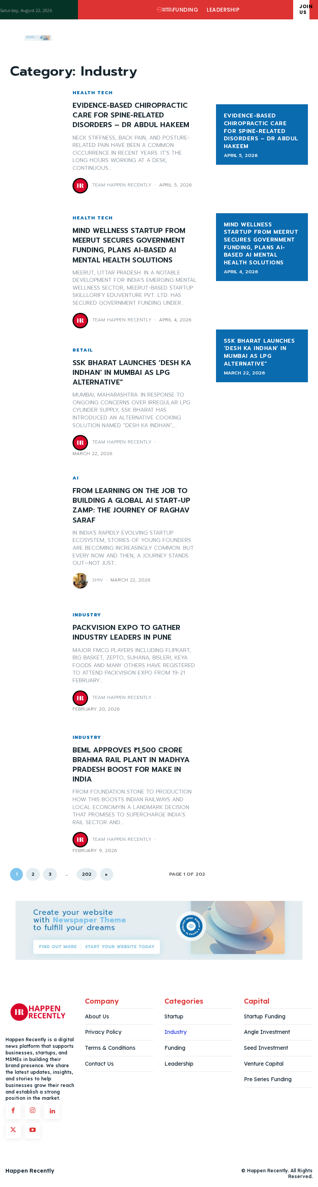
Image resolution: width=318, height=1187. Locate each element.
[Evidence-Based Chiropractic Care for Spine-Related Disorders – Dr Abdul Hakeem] (37, 142)
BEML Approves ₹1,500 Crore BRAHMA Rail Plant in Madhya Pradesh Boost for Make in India (131, 765)
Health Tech (93, 92)
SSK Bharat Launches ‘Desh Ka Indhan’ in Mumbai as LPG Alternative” (132, 372)
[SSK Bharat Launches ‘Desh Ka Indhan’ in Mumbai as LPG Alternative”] (37, 402)
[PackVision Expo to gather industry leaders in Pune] (37, 662)
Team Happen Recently (122, 184)
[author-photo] (81, 185)
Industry (87, 614)
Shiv (97, 579)
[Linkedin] (52, 1111)
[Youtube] (32, 1131)
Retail (83, 350)
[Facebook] (13, 1111)
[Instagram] (32, 1111)
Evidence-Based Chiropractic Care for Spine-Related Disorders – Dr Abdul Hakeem (131, 115)
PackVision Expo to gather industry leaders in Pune (126, 632)
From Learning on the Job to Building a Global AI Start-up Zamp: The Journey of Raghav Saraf (131, 505)
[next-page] (106, 874)
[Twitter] (13, 1131)
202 (87, 874)
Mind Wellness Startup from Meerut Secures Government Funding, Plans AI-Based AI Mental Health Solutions (129, 245)
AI (76, 478)
